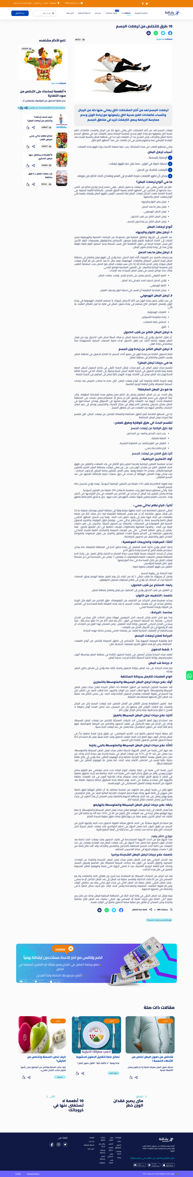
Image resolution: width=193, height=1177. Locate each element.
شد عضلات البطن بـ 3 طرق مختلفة (40, 175)
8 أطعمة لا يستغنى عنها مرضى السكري (40, 156)
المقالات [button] (126, 13)
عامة (53, 83)
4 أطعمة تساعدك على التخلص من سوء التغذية (43, 93)
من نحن (98, 13)
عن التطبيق (20, 13)
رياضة (119, 1157)
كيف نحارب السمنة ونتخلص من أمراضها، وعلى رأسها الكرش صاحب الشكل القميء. (43, 1068)
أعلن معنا (70, 13)
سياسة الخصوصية (33, 1174)
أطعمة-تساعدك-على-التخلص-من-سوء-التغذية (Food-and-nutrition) (41, 108)
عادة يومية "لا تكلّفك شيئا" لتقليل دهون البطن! (98, 1063)
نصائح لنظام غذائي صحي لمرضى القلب (40, 137)
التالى (66, 1097)
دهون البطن (113, 1073)
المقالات (168, 39)
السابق (128, 1097)
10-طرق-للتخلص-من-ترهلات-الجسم (159, 920)
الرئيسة (92, 1137)
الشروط (18, 1174)
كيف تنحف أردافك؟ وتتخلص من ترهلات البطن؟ (39, 118)
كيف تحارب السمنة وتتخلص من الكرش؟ (46, 1059)
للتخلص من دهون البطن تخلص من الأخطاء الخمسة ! (152, 1059)
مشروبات (102, 1163)
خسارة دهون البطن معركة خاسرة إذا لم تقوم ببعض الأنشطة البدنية (150, 1068)
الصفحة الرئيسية (140, 13)
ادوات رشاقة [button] (112, 13)
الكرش (159, 39)
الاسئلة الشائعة (84, 13)
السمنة (59, 1077)
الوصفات (118, 1137)
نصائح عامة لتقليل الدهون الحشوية (98, 1057)
